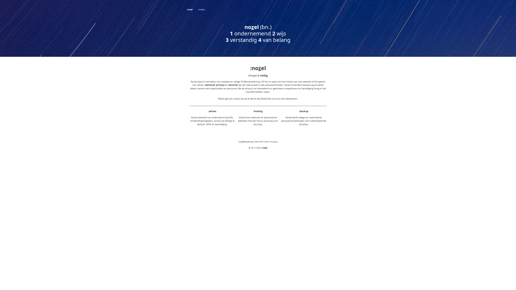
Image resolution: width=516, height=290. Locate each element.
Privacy (274, 141)
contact (201, 9)
